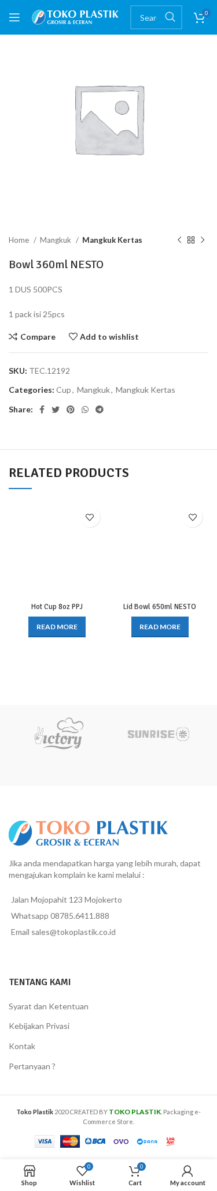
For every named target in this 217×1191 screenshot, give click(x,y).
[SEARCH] (170, 17)
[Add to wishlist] (90, 517)
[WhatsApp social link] (85, 409)
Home (20, 240)
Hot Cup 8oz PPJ (57, 606)
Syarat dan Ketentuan (49, 1006)
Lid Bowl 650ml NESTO (159, 606)
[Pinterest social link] (70, 409)
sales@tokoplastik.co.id (73, 932)
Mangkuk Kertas (112, 240)
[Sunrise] (159, 733)
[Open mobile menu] (14, 17)
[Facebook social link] (42, 409)
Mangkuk (56, 240)
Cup (63, 390)
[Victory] (59, 733)
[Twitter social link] (55, 409)
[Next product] (202, 240)
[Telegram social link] (99, 409)
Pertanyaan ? (32, 1066)
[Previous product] (179, 240)
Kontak (22, 1046)
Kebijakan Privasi (39, 1026)
